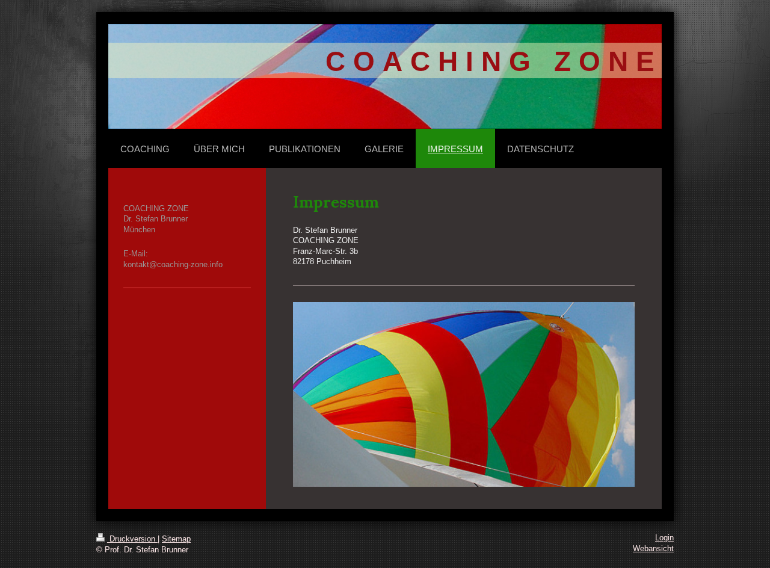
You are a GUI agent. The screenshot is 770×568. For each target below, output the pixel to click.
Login (664, 538)
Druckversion (132, 539)
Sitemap (176, 539)
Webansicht (653, 549)
